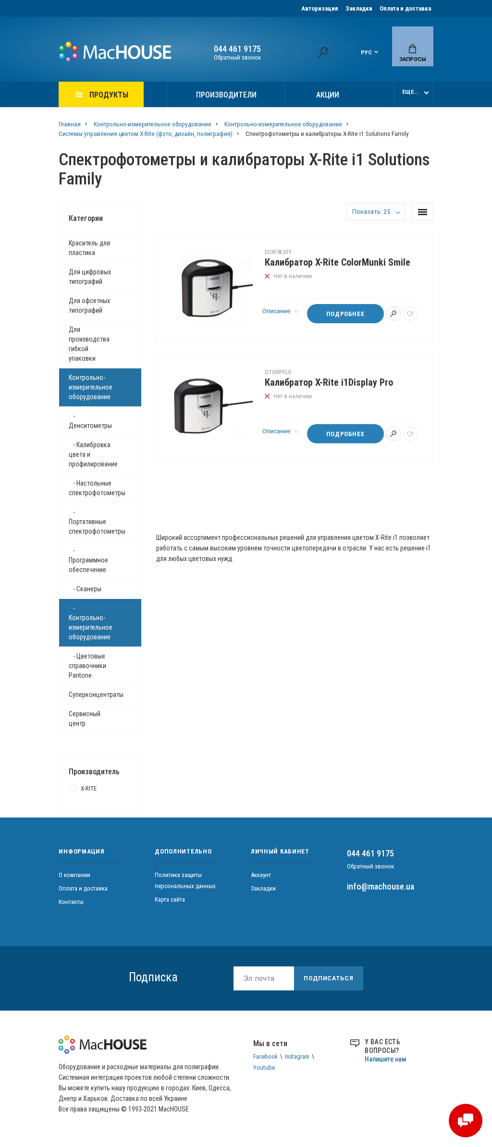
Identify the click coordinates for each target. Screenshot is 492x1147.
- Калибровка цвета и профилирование (93, 454)
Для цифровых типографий (90, 276)
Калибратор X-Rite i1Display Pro (329, 382)
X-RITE (89, 788)
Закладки (358, 8)
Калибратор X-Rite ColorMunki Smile (337, 262)
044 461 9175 (237, 49)
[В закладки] (410, 313)
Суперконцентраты (96, 694)
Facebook (265, 1056)
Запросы (412, 59)
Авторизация (319, 8)
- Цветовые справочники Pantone (87, 665)
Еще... (410, 92)
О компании (74, 875)
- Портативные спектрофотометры (97, 521)
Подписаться (329, 978)
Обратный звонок (237, 57)
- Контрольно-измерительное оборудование (90, 622)
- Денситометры (90, 420)
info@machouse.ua (380, 886)
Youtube (264, 1067)
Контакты (71, 901)
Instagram (297, 1056)
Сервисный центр (84, 718)
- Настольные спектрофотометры (97, 488)
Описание (277, 311)
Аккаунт (261, 875)
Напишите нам (385, 1059)
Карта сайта (170, 899)
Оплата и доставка (405, 8)
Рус (366, 52)
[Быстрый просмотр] (393, 313)
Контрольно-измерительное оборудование (90, 387)
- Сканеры (85, 589)
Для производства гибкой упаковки (89, 344)
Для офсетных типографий (89, 305)
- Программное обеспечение (88, 560)
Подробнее (345, 313)
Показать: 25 (371, 211)
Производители (226, 94)
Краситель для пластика (89, 247)
